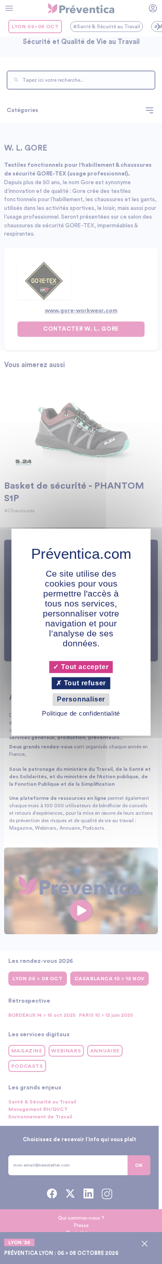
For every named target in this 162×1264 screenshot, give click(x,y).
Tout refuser (84, 683)
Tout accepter (83, 666)
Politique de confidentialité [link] (81, 713)
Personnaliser (81, 699)
